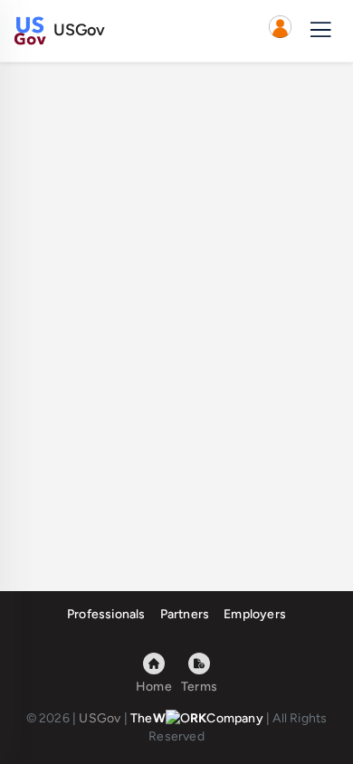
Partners (185, 614)
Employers (255, 614)
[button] (279, 31)
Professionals (106, 614)
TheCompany (196, 718)
